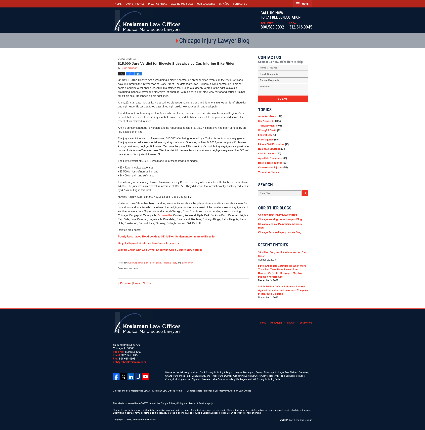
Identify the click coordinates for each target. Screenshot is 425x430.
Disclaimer (276, 323)
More (305, 3)
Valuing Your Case (182, 3)
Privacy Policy (176, 403)
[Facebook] (116, 376)
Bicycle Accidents (152, 263)
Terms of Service (197, 403)
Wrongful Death (269, 130)
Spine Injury (187, 263)
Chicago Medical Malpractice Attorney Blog (280, 226)
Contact (240, 3)
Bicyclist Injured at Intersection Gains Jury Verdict (149, 243)
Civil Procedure (269, 153)
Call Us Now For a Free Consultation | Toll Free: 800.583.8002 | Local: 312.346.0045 (285, 20)
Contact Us (306, 323)
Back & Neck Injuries (272, 162)
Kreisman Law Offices (144, 419)
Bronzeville (165, 215)
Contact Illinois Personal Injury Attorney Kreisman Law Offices (219, 390)
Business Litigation (272, 148)
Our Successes (206, 3)
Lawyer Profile (135, 3)
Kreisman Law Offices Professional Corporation (147, 20)
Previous (124, 283)
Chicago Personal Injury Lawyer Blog (279, 232)
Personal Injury (170, 263)
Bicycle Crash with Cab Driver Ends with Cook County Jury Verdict (160, 249)
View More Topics (268, 172)
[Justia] (138, 376)
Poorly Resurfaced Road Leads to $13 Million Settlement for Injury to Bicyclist (166, 236)
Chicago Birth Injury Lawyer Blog (277, 214)
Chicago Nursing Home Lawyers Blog (280, 219)
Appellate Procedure (272, 158)
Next (147, 283)
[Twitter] (123, 376)
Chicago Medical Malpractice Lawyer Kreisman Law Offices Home (147, 390)
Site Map (291, 323)
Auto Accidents (135, 263)
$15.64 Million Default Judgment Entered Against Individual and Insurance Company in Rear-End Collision (283, 290)
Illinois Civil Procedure (273, 144)
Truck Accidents (270, 125)
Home (118, 3)
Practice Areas (157, 3)
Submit (283, 98)
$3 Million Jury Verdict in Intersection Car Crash (282, 254)
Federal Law (267, 134)
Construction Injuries (273, 167)
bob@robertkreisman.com (129, 362)
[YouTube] (145, 376)
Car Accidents (269, 121)
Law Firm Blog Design (296, 420)
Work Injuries (268, 139)
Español (224, 3)
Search (305, 193)
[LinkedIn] (130, 376)
